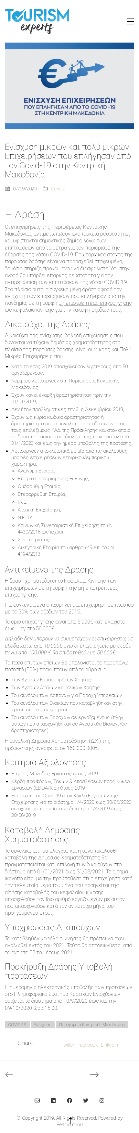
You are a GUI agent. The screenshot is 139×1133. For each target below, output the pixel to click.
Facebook (88, 1045)
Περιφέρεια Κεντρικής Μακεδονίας (92, 1024)
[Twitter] (85, 1100)
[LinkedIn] (53, 1100)
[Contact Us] (37, 1100)
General (58, 188)
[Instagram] (101, 1100)
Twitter (67, 1045)
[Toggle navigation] (130, 21)
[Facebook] (69, 1100)
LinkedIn (109, 1045)
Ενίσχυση (42, 1024)
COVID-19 (17, 1024)
